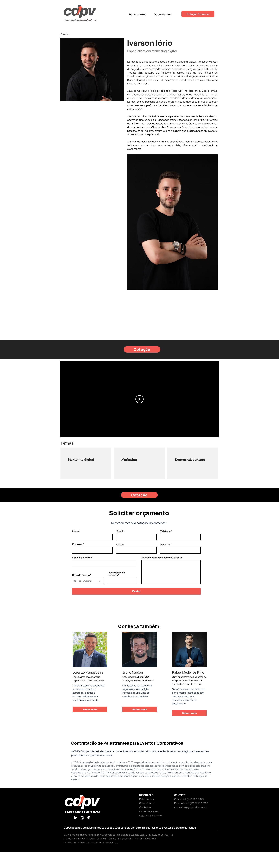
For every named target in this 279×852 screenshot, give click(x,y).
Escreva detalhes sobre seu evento (162, 557)
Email (119, 531)
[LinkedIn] (75, 818)
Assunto (165, 544)
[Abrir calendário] (99, 581)
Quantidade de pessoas (116, 573)
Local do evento (81, 557)
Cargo (120, 544)
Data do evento (82, 575)
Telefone (165, 531)
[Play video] (139, 399)
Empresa (77, 544)
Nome (75, 531)
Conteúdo (145, 807)
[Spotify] (89, 818)
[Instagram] (82, 818)
